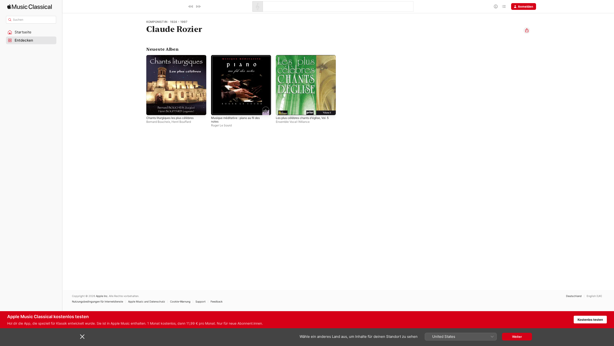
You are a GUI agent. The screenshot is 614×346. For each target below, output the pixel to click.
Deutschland (574, 296)
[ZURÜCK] (191, 6)
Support (200, 301)
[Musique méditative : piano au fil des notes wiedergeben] (217, 109)
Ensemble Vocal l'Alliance (293, 122)
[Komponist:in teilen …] (526, 30)
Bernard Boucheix (158, 122)
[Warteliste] (504, 6)
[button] (31, 32)
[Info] (496, 6)
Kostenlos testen (590, 319)
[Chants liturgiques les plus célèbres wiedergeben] (152, 109)
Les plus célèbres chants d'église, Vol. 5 (304, 59)
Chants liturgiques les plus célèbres (173, 57)
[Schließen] (82, 336)
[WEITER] (198, 6)
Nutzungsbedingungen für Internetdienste (97, 301)
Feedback (217, 301)
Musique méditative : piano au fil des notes (238, 59)
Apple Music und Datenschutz (146, 301)
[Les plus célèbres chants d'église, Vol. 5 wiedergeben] (281, 109)
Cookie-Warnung (180, 301)
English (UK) (594, 296)
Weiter (517, 337)
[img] (29, 6)
